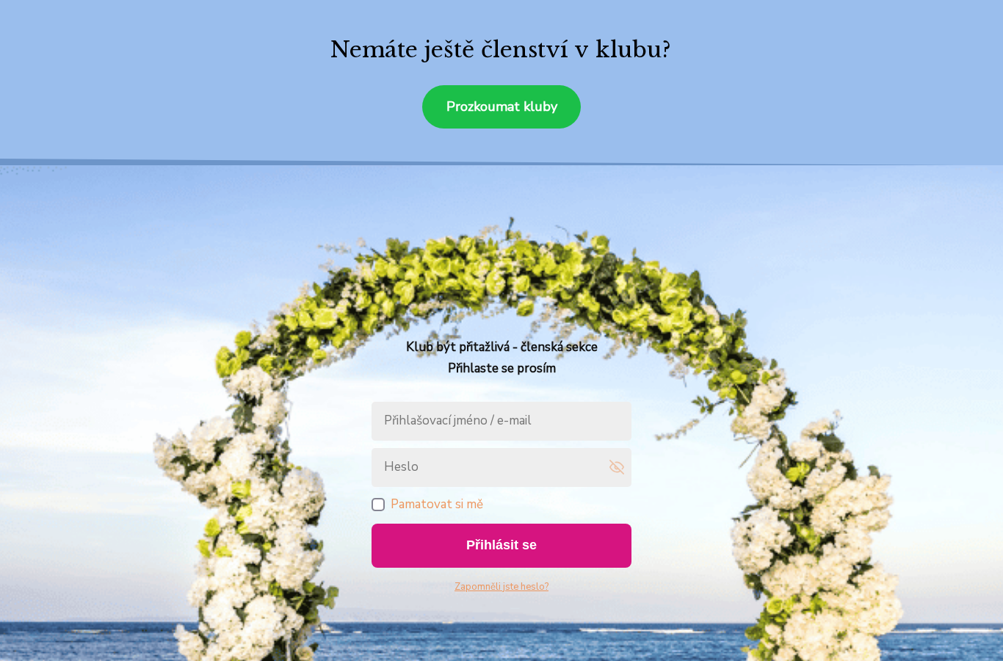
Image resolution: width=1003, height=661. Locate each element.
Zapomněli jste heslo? (501, 586)
